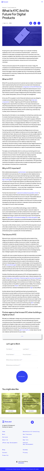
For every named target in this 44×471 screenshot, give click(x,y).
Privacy (25, 452)
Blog (3, 449)
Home (3, 431)
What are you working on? (13, 365)
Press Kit (5, 455)
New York (25, 439)
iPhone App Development (9, 442)
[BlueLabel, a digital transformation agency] (4, 2)
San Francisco (27, 434)
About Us (5, 439)
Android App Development (28, 443)
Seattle (25, 437)
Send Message (21, 376)
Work (3, 434)
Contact (4, 452)
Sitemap (25, 449)
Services (5, 437)
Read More (10, 411)
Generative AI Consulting (31, 431)
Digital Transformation (9, 7)
